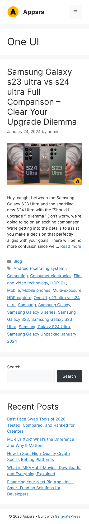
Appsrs (33, 11)
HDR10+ (58, 283)
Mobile (13, 290)
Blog (18, 261)
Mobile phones (36, 290)
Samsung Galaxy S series (31, 312)
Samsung (27, 304)
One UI (40, 297)
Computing (17, 275)
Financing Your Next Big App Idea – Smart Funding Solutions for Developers (40, 488)
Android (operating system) (40, 268)
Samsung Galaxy (54, 304)
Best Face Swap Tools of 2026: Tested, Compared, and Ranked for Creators (41, 425)
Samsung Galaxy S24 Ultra (44, 326)
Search (13, 367)
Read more (70, 246)
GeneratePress (67, 516)
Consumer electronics (50, 275)
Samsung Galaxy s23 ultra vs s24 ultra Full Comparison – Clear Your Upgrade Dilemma (42, 97)
